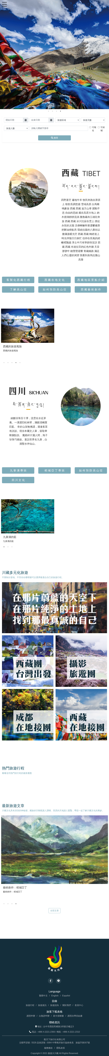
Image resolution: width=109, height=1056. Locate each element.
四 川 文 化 (18, 480)
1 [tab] (48, 111)
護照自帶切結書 (75, 1016)
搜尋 (55, 138)
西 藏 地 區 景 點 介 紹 (90, 279)
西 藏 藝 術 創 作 (91, 289)
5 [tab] (20, 362)
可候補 (102, 129)
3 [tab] (56, 111)
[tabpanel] (54, 54)
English (54, 996)
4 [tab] (60, 111)
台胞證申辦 (44, 1016)
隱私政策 (60, 1048)
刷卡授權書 (58, 1016)
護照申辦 (31, 1016)
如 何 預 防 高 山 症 (54, 289)
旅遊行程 (30, 1005)
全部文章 (54, 910)
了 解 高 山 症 (18, 289)
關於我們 (66, 1005)
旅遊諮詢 (54, 1005)
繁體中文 (43, 996)
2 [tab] (52, 111)
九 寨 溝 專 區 (18, 470)
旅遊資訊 (42, 1005)
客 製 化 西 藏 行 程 (18, 279)
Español (66, 996)
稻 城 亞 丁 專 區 (54, 470)
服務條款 (48, 1048)
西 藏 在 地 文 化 (54, 279)
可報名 (94, 129)
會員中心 (79, 1005)
